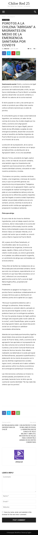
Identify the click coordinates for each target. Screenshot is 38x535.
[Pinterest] (13, 53)
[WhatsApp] (18, 53)
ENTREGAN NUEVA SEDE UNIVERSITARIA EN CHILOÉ (10, 427)
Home (3, 16)
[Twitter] (9, 53)
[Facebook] (4, 53)
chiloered (6, 48)
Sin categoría (11, 16)
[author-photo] (19, 455)
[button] (35, 12)
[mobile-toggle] (3, 12)
